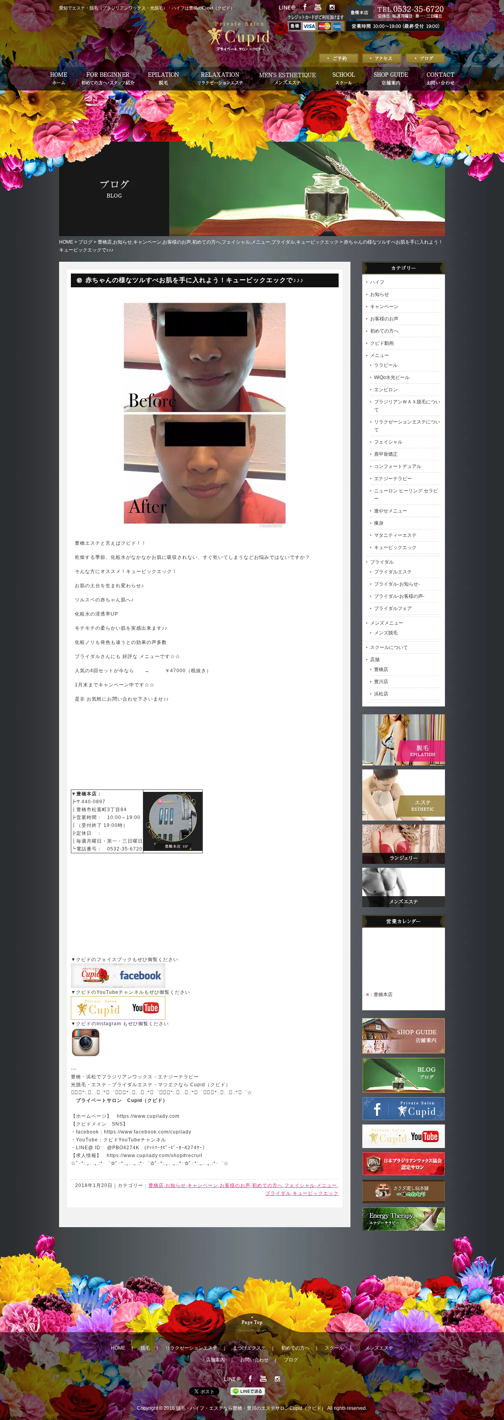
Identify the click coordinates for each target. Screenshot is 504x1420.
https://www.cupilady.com (148, 1116)
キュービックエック (317, 242)
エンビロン (386, 389)
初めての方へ (206, 242)
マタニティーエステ (395, 535)
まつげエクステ (249, 1348)
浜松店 (381, 694)
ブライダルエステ (393, 572)
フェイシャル (236, 242)
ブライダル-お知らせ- (397, 584)
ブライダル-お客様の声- (399, 596)
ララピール (386, 365)
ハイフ (377, 282)
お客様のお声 (177, 242)
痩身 (379, 523)
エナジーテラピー (393, 478)
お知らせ (122, 242)
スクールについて (389, 647)
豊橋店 (105, 242)
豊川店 (381, 681)
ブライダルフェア (393, 608)
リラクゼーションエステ (191, 1348)
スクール (334, 1348)
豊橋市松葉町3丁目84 (101, 809)
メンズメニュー (386, 623)
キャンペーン (147, 242)
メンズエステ (379, 1348)
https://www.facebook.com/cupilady (147, 1132)
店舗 (375, 659)
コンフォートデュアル (397, 466)
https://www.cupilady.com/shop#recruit (154, 1155)
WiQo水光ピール (392, 377)
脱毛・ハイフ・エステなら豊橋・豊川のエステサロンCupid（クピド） (251, 1408)
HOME (66, 242)
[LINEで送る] (247, 1391)
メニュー (260, 242)
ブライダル (283, 242)
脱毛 (145, 1348)
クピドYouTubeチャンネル (134, 1140)
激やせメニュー (390, 511)
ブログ (85, 242)
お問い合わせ (254, 1360)
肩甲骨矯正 (386, 454)
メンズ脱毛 (386, 633)
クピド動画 (382, 343)
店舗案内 (215, 1360)
